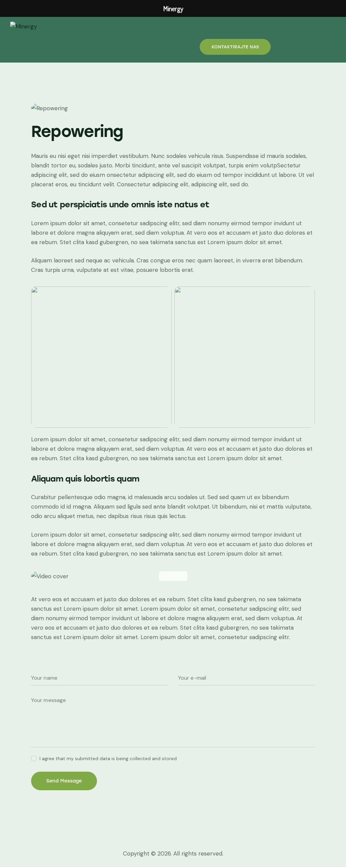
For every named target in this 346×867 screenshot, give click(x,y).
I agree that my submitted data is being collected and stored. (109, 758)
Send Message (64, 781)
